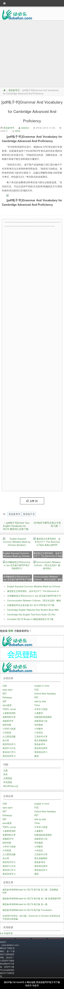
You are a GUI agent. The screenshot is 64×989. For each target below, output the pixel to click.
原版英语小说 (40, 720)
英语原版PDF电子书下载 (48, 982)
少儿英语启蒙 (9, 736)
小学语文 (38, 732)
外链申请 (8, 933)
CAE (4, 685)
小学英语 (6, 732)
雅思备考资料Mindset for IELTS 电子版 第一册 (24, 904)
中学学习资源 (40, 709)
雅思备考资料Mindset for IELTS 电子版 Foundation (27, 909)
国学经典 (6, 724)
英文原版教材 (40, 740)
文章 (7, 778)
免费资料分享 (9, 716)
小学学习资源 (9, 728)
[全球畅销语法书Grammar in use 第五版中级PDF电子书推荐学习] (16, 564)
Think (37, 705)
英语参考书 (14, 90)
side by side (40, 701)
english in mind (41, 685)
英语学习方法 (9, 748)
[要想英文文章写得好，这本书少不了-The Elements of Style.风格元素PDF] (47, 541)
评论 (7, 782)
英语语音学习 (9, 755)
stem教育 (7, 705)
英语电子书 (29, 514)
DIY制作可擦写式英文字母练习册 (47, 524)
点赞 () (34, 500)
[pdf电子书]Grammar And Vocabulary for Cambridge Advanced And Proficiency (32, 111)
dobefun (25, 127)
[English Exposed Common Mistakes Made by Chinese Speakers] (16, 541)
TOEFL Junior (9, 709)
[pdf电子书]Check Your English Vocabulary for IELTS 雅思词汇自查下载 (16, 526)
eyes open (7, 689)
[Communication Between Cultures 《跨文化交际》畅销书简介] (47, 564)
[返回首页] (4, 90)
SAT (4, 701)
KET (4, 693)
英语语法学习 (40, 752)
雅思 (36, 755)
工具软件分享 (40, 736)
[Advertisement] (32, 54)
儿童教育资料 (9, 713)
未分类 (5, 740)
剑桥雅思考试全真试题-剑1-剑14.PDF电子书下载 (30, 605)
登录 (10, 631)
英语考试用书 (40, 748)
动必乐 (28, 985)
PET (36, 697)
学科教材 (38, 724)
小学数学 (38, 728)
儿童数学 (38, 713)
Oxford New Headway (45, 693)
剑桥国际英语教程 (43, 716)
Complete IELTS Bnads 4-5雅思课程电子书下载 (30, 619)
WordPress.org (10, 786)
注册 (5, 770)
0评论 (17, 130)
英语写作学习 (9, 744)
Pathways (7, 697)
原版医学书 (7, 720)
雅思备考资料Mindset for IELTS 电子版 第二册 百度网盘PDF (31, 898)
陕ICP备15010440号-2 (15, 982)
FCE (36, 689)
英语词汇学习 (9, 752)
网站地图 (31, 982)
